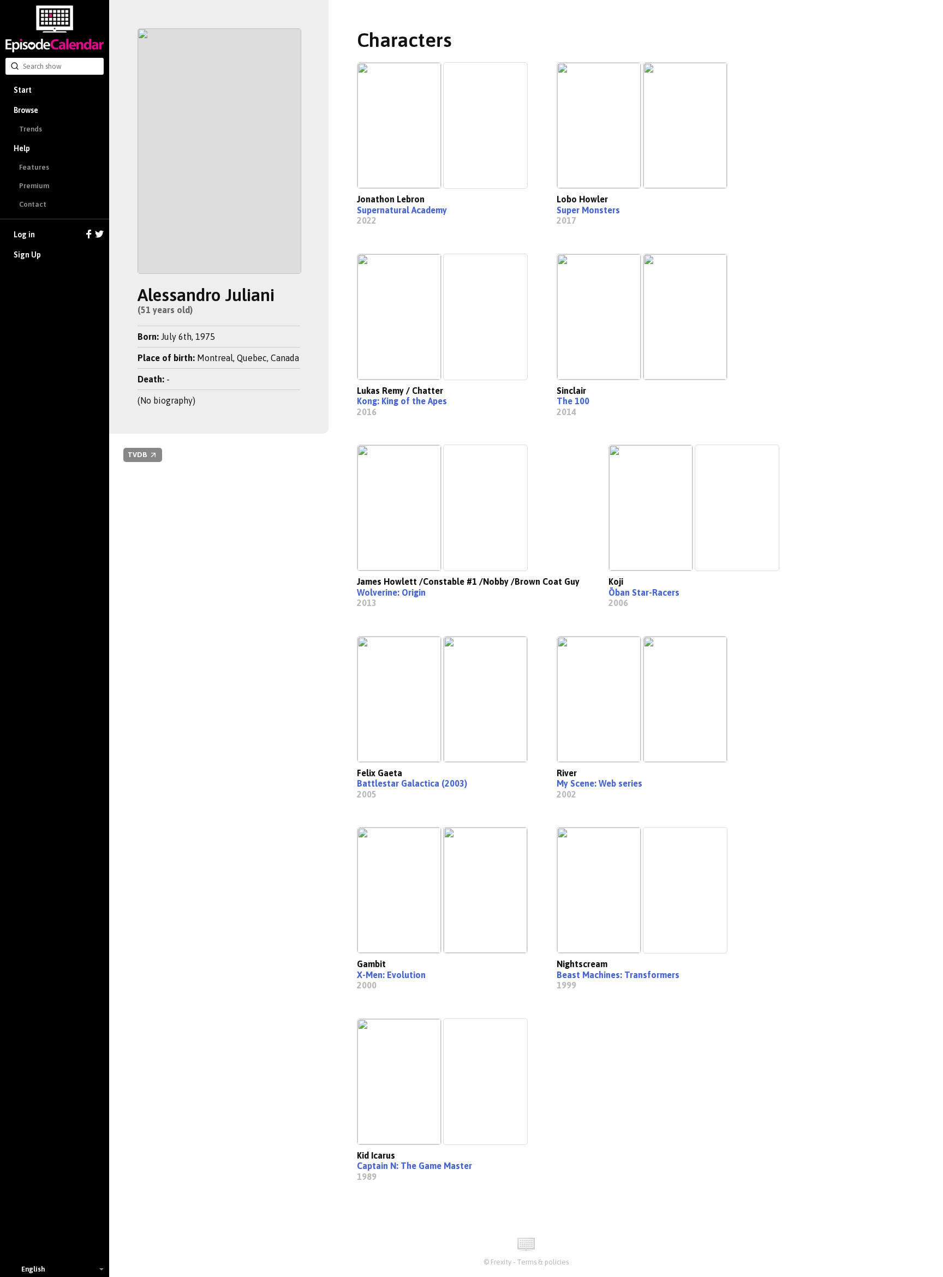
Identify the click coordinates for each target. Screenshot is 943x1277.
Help (22, 148)
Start (23, 90)
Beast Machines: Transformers (618, 975)
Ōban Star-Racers (643, 592)
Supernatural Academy (402, 210)
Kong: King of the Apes (402, 401)
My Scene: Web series (599, 783)
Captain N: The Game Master (414, 1166)
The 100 (573, 401)
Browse (26, 110)
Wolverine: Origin (391, 592)
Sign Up (27, 254)
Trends (30, 129)
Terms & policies (543, 1262)
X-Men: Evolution (391, 975)
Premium (34, 186)
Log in (24, 234)
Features (34, 167)
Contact (32, 204)
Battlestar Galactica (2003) (412, 783)
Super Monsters (588, 210)
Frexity (501, 1262)
